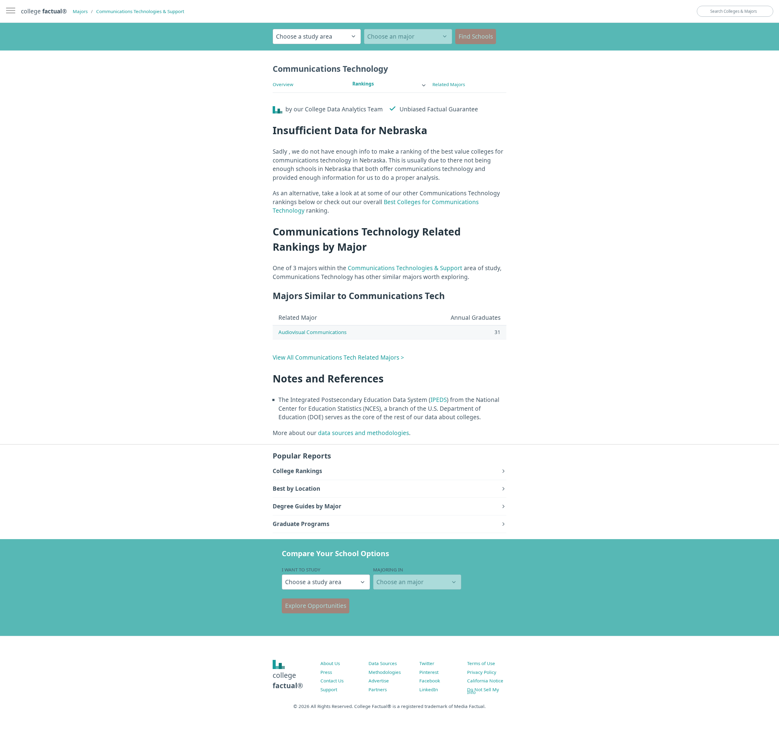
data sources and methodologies (363, 433)
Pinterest (428, 672)
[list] (389, 84)
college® (288, 680)
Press (326, 672)
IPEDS (439, 400)
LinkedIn (428, 689)
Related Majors (448, 84)
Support (328, 689)
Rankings (363, 84)
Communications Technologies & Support (140, 11)
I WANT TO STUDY (301, 569)
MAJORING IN (388, 569)
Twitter (426, 663)
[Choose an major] (408, 36)
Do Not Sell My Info (483, 690)
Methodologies (385, 672)
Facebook (429, 681)
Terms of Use (481, 663)
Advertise (379, 681)
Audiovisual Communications (312, 332)
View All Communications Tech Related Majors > (338, 357)
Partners (378, 689)
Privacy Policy (481, 672)
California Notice (485, 681)
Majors (80, 11)
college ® (44, 11)
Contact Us (332, 681)
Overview (283, 84)
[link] (389, 84)
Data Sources (383, 663)
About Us (330, 663)
